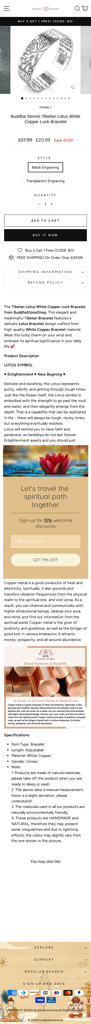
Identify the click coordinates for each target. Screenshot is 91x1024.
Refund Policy (45, 282)
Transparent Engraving (45, 181)
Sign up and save (44, 984)
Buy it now (45, 235)
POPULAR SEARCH (44, 971)
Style (44, 158)
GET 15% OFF (45, 559)
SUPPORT (44, 959)
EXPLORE (44, 947)
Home (44, 107)
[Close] (82, 451)
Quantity (45, 195)
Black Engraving (45, 167)
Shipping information (45, 272)
